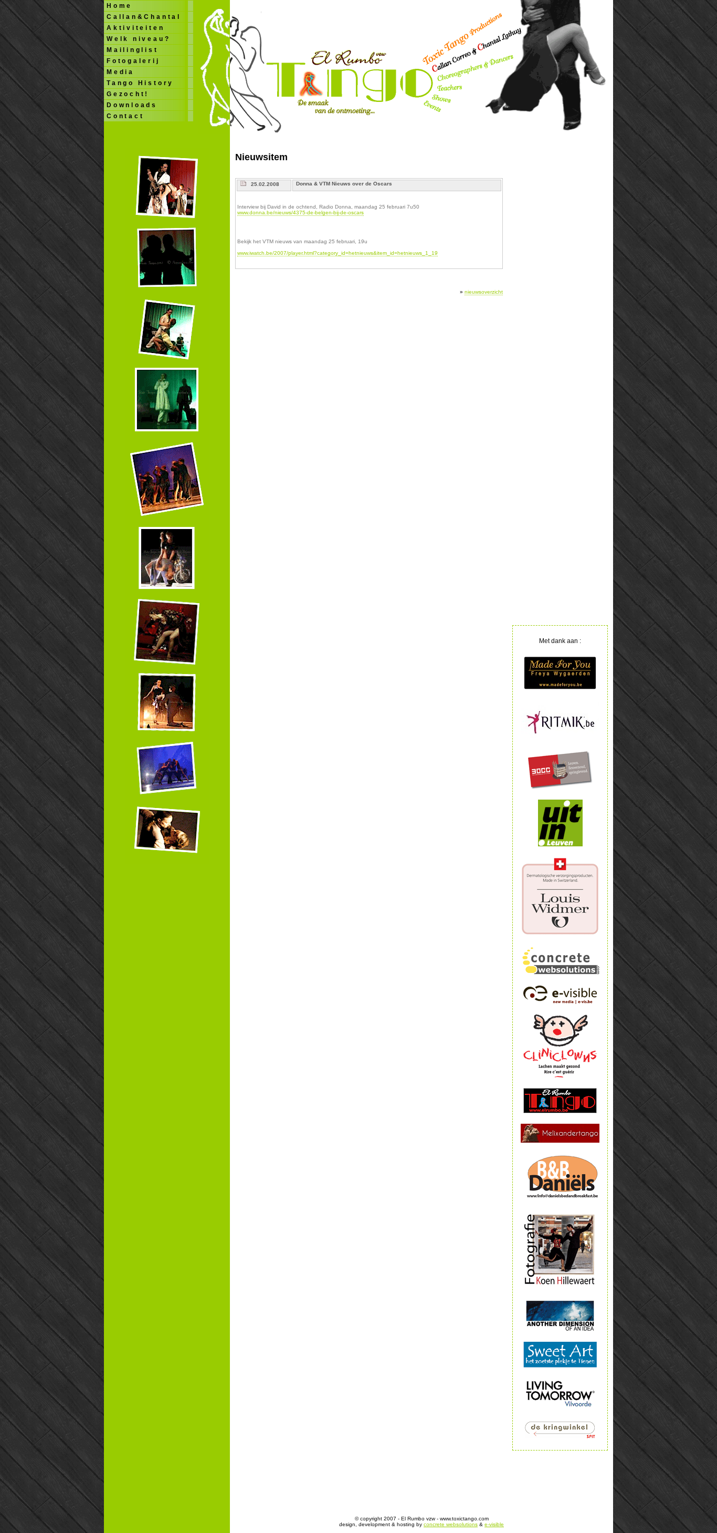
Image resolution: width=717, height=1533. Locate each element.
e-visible (494, 1524)
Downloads (132, 105)
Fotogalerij (133, 61)
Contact (125, 116)
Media (120, 72)
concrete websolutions (451, 1524)
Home (119, 5)
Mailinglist (133, 50)
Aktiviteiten (135, 28)
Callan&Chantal (144, 16)
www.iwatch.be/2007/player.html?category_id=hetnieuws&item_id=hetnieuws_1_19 (337, 253)
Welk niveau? (138, 39)
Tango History (140, 83)
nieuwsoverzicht (484, 292)
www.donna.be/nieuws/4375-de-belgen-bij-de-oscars (300, 212)
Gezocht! (128, 94)
